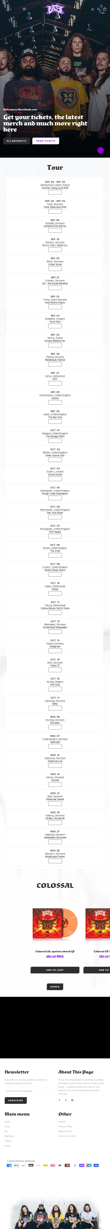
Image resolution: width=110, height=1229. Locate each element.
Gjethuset (55, 742)
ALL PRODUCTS (17, 141)
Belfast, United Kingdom (55, 452)
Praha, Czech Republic (55, 299)
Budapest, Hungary (55, 318)
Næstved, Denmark (55, 834)
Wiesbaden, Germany (55, 624)
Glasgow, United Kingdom (55, 433)
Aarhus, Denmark (55, 777)
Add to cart (55, 970)
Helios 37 (55, 665)
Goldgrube (55, 646)
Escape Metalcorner (55, 340)
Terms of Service (67, 1136)
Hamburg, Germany (55, 700)
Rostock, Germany (55, 242)
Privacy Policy (65, 1126)
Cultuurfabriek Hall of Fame (55, 608)
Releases (9, 1136)
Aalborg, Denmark (55, 815)
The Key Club (55, 417)
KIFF (55, 379)
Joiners (55, 398)
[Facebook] (59, 1100)
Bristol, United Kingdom (55, 548)
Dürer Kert (55, 321)
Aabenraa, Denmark (55, 758)
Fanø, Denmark (55, 204)
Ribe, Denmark (55, 796)
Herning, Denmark (55, 720)
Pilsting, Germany (55, 357)
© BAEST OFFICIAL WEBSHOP (21, 1161)
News (7, 1121)
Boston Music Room (55, 570)
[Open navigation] (24, 9)
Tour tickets (46, 141)
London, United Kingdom (55, 567)
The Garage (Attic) (55, 436)
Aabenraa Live (55, 761)
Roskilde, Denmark (55, 223)
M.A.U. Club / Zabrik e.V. (55, 245)
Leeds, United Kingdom (55, 414)
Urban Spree (55, 264)
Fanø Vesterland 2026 (55, 207)
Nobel (55, 589)
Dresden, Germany (55, 280)
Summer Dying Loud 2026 (55, 188)
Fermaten (55, 722)
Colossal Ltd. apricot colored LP (54, 951)
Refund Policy (65, 1131)
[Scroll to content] (100, 150)
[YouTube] (72, 1100)
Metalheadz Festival (55, 359)
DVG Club (55, 684)
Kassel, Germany (55, 643)
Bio (6, 1131)
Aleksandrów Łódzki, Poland (55, 185)
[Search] (98, 9)
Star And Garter (55, 512)
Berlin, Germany (55, 261)
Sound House (55, 474)
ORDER (55, 987)
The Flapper (55, 531)
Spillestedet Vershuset (55, 837)
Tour (7, 1126)
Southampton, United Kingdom (55, 395)
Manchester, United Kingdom (55, 509)
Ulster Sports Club (55, 455)
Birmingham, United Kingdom (55, 528)
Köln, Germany (55, 662)
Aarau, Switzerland (55, 376)
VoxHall (55, 780)
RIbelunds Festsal (55, 799)
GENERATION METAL (55, 226)
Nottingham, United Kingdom (55, 490)
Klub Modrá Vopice (55, 302)
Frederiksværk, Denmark (55, 739)
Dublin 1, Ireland (55, 471)
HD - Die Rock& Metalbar (55, 283)
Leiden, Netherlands (55, 586)
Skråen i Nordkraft (55, 818)
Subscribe (15, 1100)
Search (62, 1121)
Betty (55, 703)
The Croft (55, 551)
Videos (8, 1140)
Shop (7, 1145)
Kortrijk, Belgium (55, 681)
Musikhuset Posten (55, 856)
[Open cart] (104, 9)
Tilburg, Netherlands (55, 605)
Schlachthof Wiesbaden (55, 627)
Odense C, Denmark (55, 853)
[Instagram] (66, 1100)
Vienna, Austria (55, 337)
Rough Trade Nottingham (55, 493)
